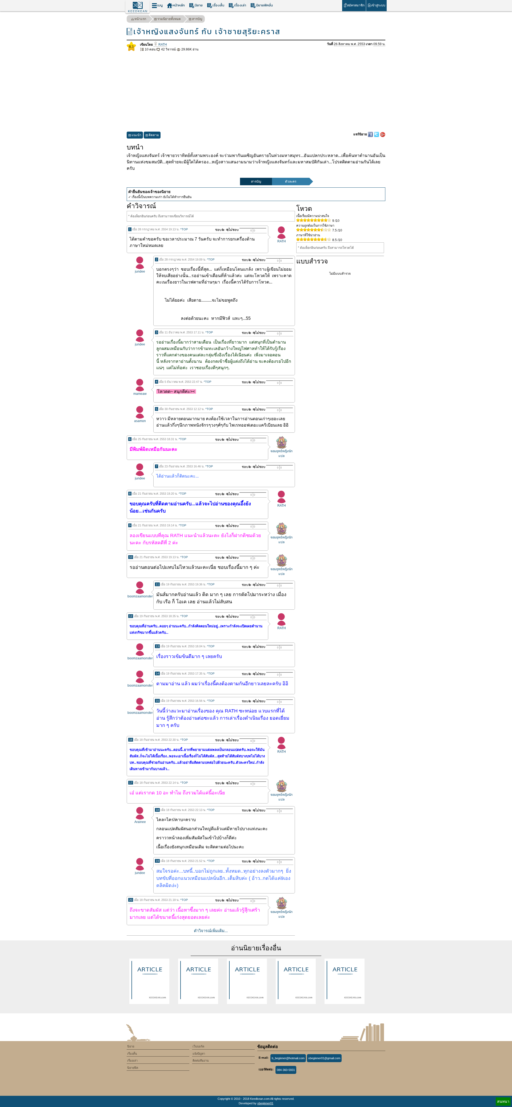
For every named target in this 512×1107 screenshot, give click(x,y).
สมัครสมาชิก (356, 5)
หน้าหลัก (179, 5)
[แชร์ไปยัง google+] (382, 134)
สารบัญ (197, 19)
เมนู (160, 5)
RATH (162, 44)
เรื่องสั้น (218, 5)
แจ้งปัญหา (199, 1053)
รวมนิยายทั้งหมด (169, 19)
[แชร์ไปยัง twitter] (377, 134)
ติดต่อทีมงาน (201, 1060)
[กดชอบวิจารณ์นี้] (218, 230)
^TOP (184, 229)
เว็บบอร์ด (198, 1046)
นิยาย (199, 5)
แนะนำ (136, 135)
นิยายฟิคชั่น (264, 5)
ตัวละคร (290, 181)
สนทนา (503, 1101)
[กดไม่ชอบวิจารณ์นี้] (232, 230)
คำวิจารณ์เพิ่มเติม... (211, 930)
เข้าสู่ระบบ (378, 5)
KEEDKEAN (138, 11)
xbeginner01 (265, 1103)
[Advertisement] (256, 91)
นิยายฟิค (132, 1067)
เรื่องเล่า (240, 5)
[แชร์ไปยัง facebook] (371, 134)
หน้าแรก (140, 19)
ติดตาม (154, 135)
